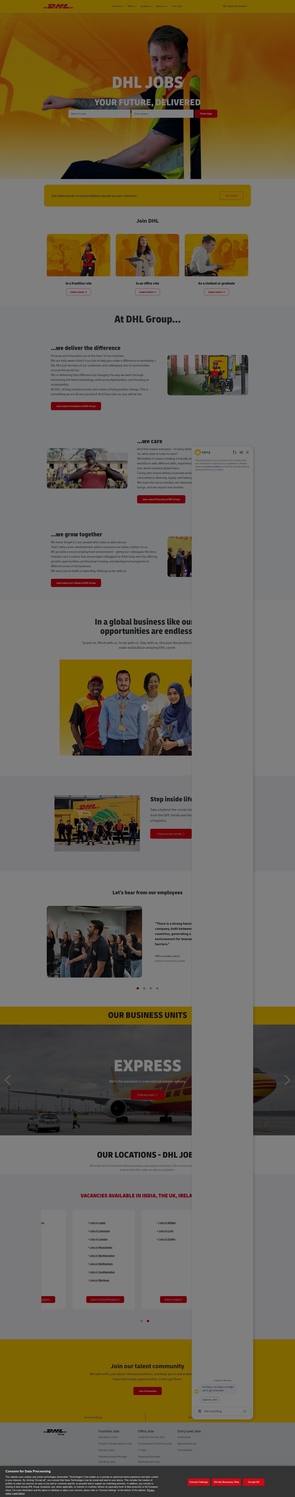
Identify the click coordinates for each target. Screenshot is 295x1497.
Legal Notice (18, 1493)
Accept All (253, 1482)
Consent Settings (198, 1482)
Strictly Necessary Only (226, 1482)
